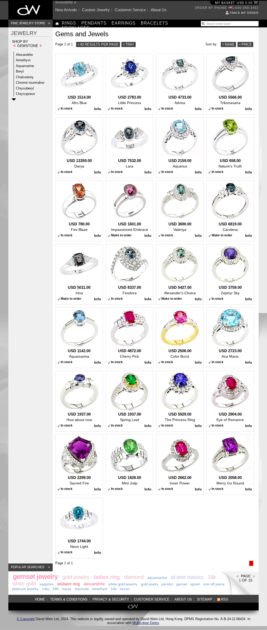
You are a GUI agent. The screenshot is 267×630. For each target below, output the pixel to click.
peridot (167, 584)
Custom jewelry (96, 10)
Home (40, 599)
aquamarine (157, 577)
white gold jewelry (122, 584)
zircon (125, 589)
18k (212, 577)
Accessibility (64, 2)
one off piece (213, 584)
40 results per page (99, 44)
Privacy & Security (111, 599)
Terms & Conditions (69, 599)
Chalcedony (25, 77)
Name (230, 44)
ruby (45, 589)
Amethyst (23, 60)
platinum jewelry (25, 589)
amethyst (99, 589)
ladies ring (107, 577)
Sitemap (204, 599)
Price (246, 44)
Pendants (93, 23)
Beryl (20, 71)
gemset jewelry (35, 576)
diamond (134, 577)
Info (97, 109)
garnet (181, 584)
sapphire (46, 584)
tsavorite (82, 589)
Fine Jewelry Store (28, 23)
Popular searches (27, 567)
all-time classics (187, 577)
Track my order (244, 12)
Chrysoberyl (25, 88)
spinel (195, 584)
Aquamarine (25, 66)
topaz (66, 589)
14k (114, 589)
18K (55, 589)
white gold (24, 583)
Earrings (123, 23)
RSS (224, 599)
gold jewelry (75, 577)
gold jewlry (149, 584)
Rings (69, 23)
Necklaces (76, 28)
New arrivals (66, 10)
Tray (129, 44)
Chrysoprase (25, 94)
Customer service (130, 10)
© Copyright (26, 619)
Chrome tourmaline (30, 83)
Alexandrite (24, 55)
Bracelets (154, 23)
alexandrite (94, 583)
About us (159, 10)
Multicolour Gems (145, 623)
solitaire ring (68, 584)
